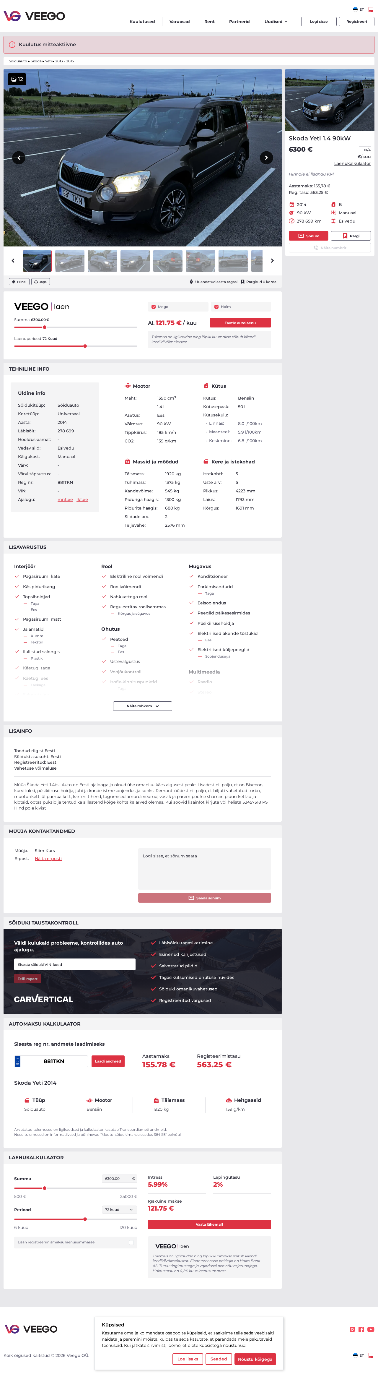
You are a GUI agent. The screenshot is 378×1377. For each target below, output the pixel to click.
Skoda (36, 61)
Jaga (43, 282)
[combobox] (358, 9)
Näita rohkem (140, 706)
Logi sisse (319, 21)
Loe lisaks (187, 1359)
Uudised (274, 21)
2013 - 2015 (64, 61)
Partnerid (239, 22)
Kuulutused (142, 22)
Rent (209, 22)
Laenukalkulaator (352, 163)
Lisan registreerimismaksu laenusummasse (56, 1242)
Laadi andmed (108, 1061)
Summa (22, 1179)
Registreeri (356, 21)
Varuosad (180, 22)
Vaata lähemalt (209, 1224)
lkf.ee (82, 499)
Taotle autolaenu (240, 323)
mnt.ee (65, 499)
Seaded (219, 1359)
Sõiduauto (18, 61)
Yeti (48, 61)
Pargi (355, 236)
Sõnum (313, 236)
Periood (22, 1210)
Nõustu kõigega (255, 1359)
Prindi (21, 282)
